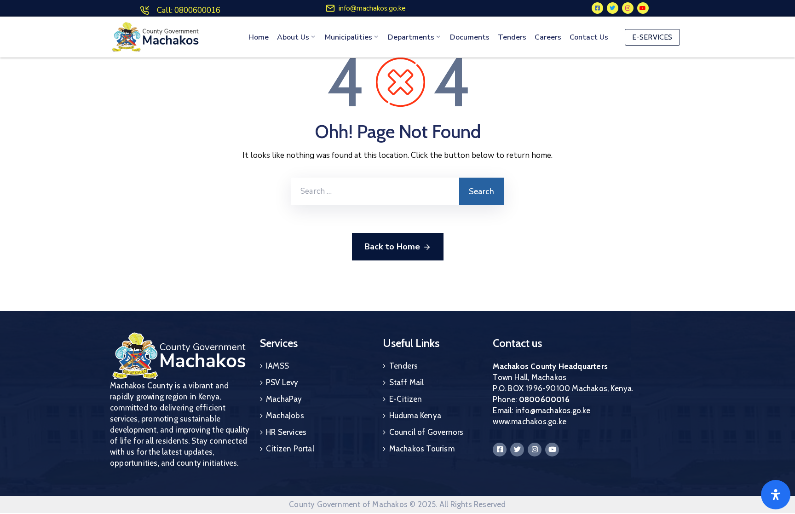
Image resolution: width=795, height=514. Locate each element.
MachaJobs (285, 415)
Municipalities (348, 37)
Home (258, 37)
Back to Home (392, 246)
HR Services (286, 432)
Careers (548, 37)
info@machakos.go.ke (372, 8)
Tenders (512, 37)
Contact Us (589, 37)
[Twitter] (612, 8)
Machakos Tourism (422, 448)
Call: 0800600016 (188, 10)
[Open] (775, 494)
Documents (470, 37)
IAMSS (277, 365)
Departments (411, 37)
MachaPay (284, 399)
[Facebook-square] (597, 8)
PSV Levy (282, 382)
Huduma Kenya (415, 415)
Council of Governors (426, 432)
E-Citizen (405, 399)
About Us (293, 37)
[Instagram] (628, 8)
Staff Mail (406, 382)
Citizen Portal (290, 448)
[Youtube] (643, 8)
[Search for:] (375, 191)
